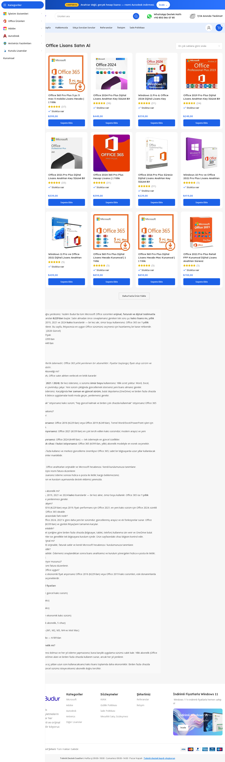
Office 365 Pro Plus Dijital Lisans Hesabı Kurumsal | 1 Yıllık (109, 258)
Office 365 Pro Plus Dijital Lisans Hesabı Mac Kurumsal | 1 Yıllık (156, 258)
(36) (108, 103)
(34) (199, 103)
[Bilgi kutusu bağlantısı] (163, 16)
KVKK (103, 699)
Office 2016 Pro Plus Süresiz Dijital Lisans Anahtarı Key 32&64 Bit (155, 178)
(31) (153, 103)
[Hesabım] (209, 27)
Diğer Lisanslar (74, 722)
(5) (198, 182)
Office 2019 (91, 422)
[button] (66, 122)
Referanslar (143, 699)
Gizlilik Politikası (108, 705)
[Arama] (136, 16)
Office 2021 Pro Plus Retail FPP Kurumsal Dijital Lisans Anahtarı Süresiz (200, 258)
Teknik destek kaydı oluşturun (159, 758)
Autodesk (71, 710)
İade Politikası (107, 710)
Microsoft (71, 699)
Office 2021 (64, 431)
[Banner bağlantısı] (198, 722)
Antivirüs (70, 716)
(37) (63, 106)
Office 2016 (61, 422)
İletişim (140, 705)
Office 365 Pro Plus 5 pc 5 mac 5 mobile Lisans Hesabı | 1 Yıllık (66, 99)
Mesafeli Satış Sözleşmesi (114, 716)
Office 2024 (62, 439)
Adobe (69, 705)
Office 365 (83, 443)
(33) (63, 182)
